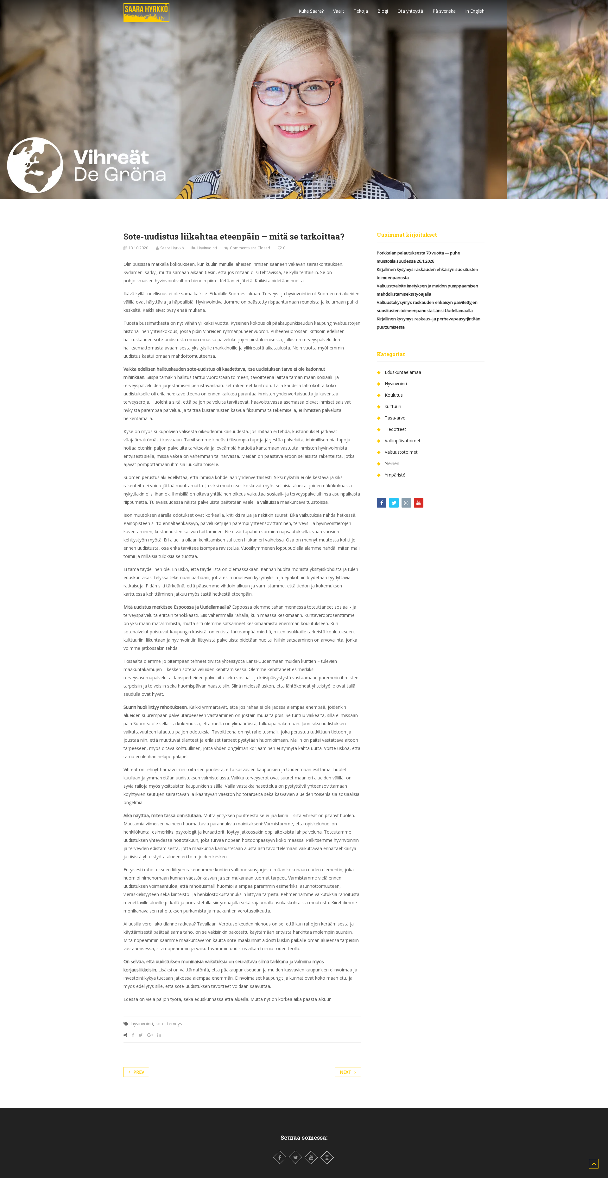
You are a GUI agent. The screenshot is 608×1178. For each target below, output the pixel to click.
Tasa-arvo (395, 418)
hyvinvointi (142, 1024)
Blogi (382, 11)
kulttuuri (393, 406)
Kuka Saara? (311, 11)
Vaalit (338, 11)
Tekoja (361, 11)
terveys (174, 1024)
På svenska (444, 11)
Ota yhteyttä (410, 11)
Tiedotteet (395, 429)
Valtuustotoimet (401, 452)
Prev (138, 1072)
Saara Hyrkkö (172, 248)
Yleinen (392, 463)
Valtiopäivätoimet (403, 441)
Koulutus (394, 395)
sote (160, 1024)
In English (474, 11)
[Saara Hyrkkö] (146, 11)
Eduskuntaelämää (403, 372)
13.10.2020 (138, 248)
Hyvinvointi (207, 248)
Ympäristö (395, 475)
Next (345, 1072)
